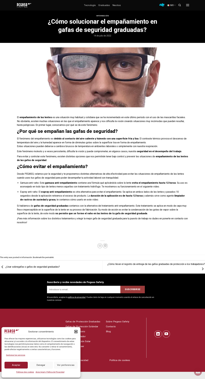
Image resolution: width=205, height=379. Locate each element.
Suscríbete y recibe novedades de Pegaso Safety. (75, 282)
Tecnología (90, 5)
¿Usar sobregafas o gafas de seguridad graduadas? (32, 266)
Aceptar (16, 365)
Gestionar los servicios (15, 355)
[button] (75, 331)
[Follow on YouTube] (166, 334)
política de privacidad (77, 297)
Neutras (117, 5)
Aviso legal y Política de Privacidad (50, 372)
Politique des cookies (25, 372)
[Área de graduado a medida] (161, 5)
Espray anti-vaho (29, 191)
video (156, 186)
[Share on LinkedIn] (105, 245)
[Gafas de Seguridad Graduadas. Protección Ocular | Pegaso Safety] (29, 5)
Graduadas (104, 5)
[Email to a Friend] (99, 245)
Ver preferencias (66, 365)
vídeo (95, 199)
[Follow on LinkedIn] (158, 334)
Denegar (41, 365)
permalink (49, 257)
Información (102, 16)
